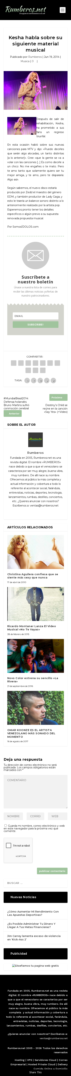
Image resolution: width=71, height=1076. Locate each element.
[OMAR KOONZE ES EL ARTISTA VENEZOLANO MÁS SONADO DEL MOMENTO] (35, 708)
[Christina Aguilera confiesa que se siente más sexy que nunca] (35, 552)
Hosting (20, 1060)
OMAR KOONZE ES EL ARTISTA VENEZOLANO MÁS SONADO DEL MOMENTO (31, 733)
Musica (25, 61)
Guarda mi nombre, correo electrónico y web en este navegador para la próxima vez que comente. (34, 828)
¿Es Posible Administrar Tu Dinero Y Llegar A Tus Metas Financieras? (31, 925)
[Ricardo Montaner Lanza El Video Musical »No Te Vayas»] (35, 604)
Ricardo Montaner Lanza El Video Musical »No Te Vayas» (31, 628)
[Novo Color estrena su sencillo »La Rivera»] (35, 656)
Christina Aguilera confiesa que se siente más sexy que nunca (32, 576)
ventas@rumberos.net (54, 1038)
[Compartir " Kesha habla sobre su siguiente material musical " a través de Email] (35, 370)
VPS (29, 1060)
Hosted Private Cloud (41, 1064)
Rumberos (35, 57)
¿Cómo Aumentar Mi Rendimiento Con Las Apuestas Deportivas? (33, 913)
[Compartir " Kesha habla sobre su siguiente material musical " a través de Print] (42, 370)
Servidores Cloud (45, 1060)
